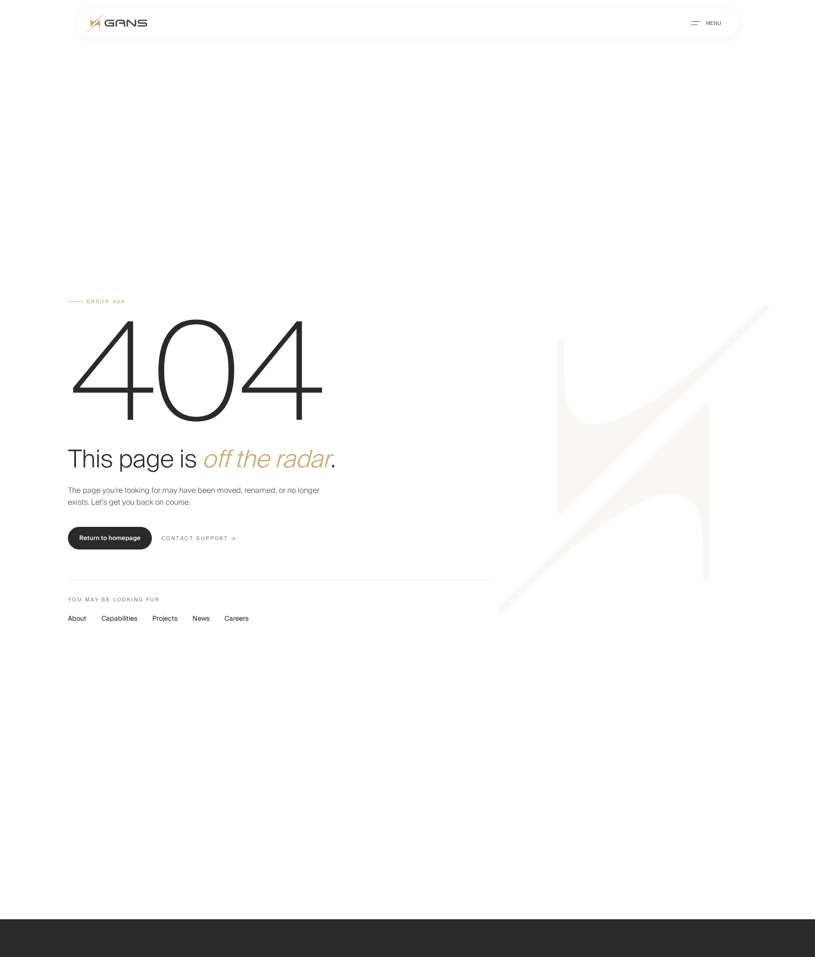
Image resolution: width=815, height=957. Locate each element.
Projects (164, 618)
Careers (237, 618)
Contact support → (198, 538)
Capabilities (119, 618)
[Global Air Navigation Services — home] (117, 23)
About (77, 618)
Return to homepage (110, 538)
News (200, 618)
